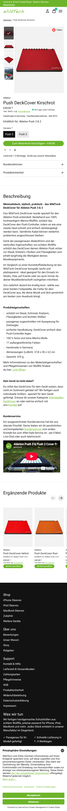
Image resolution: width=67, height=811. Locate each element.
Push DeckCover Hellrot (16, 553)
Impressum (9, 706)
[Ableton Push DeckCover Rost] (49, 527)
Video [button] (59, 30)
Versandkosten (24, 111)
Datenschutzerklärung (16, 701)
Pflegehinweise (12, 680)
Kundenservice (33, 429)
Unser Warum (11, 640)
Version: (8, 128)
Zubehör (8, 616)
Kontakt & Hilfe (12, 664)
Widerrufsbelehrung (14, 695)
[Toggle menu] (60, 11)
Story (6, 645)
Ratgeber (8, 650)
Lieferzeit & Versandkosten (19, 669)
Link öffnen (19, 370)
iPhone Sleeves (12, 600)
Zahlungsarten (11, 674)
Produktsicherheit (13, 690)
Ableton (7, 98)
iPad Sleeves (10, 605)
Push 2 (23, 134)
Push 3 (9, 134)
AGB (5, 685)
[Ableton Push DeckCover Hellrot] (18, 527)
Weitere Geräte (12, 621)
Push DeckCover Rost (46, 553)
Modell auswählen (13, 566)
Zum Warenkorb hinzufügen (33, 143)
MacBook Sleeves (13, 611)
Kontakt (12, 405)
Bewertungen (9, 4)
